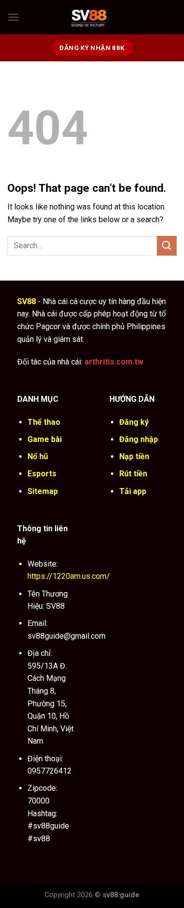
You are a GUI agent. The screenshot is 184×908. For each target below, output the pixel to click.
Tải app (132, 491)
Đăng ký (134, 422)
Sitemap (42, 491)
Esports (41, 473)
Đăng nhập (138, 439)
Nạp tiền (134, 456)
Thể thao (43, 422)
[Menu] (13, 17)
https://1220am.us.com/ (68, 576)
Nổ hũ (37, 456)
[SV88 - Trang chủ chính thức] (97, 17)
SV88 (26, 301)
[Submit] (167, 245)
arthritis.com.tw (113, 361)
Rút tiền (133, 473)
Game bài (44, 439)
